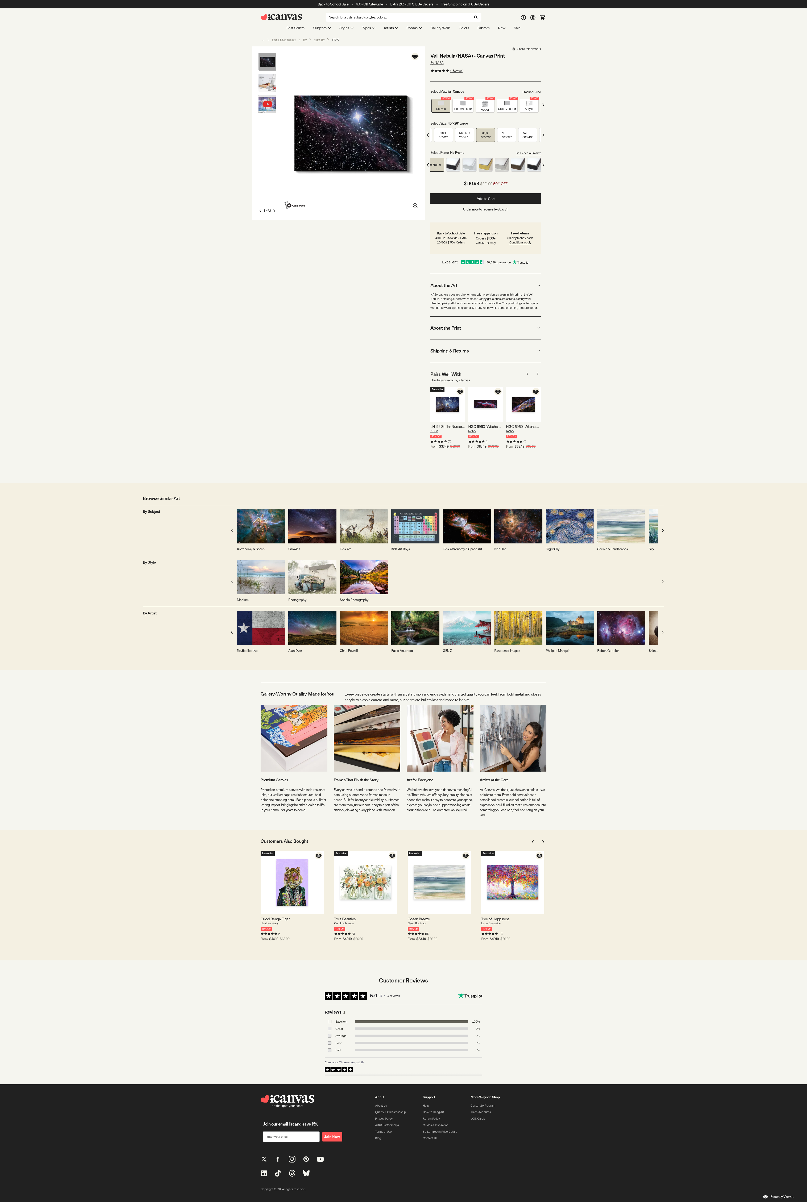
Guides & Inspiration (435, 1125)
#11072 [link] (335, 39)
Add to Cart (486, 198)
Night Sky (319, 39)
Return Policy (431, 1118)
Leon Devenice (491, 923)
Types (366, 28)
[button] (440, 106)
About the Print (445, 328)
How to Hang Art (433, 1112)
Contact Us (430, 1138)
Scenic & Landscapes (284, 39)
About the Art (443, 285)
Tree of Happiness (495, 919)
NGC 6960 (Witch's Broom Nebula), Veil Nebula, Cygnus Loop (523, 426)
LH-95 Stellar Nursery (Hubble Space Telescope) (447, 426)
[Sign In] (533, 17)
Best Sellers (295, 28)
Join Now (332, 1137)
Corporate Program (483, 1105)
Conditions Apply (520, 242)
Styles (344, 28)
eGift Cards (478, 1118)
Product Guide (531, 92)
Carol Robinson (344, 923)
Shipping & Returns (449, 351)
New (501, 28)
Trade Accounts (481, 1112)
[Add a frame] (295, 205)
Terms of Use (383, 1131)
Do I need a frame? (528, 153)
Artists (389, 28)
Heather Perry (269, 923)
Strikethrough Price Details (440, 1131)
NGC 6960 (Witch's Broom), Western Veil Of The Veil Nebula (485, 426)
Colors (464, 28)
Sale (517, 28)
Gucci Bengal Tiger (275, 919)
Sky (305, 39)
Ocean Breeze (419, 919)
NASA (434, 431)
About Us (381, 1105)
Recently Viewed (782, 1197)
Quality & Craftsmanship (390, 1112)
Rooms (411, 28)
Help (426, 1105)
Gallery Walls (440, 28)
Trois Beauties (345, 919)
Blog (378, 1138)
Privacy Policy (384, 1118)
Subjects (320, 28)
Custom (483, 28)
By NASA (437, 63)
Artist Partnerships (387, 1125)
